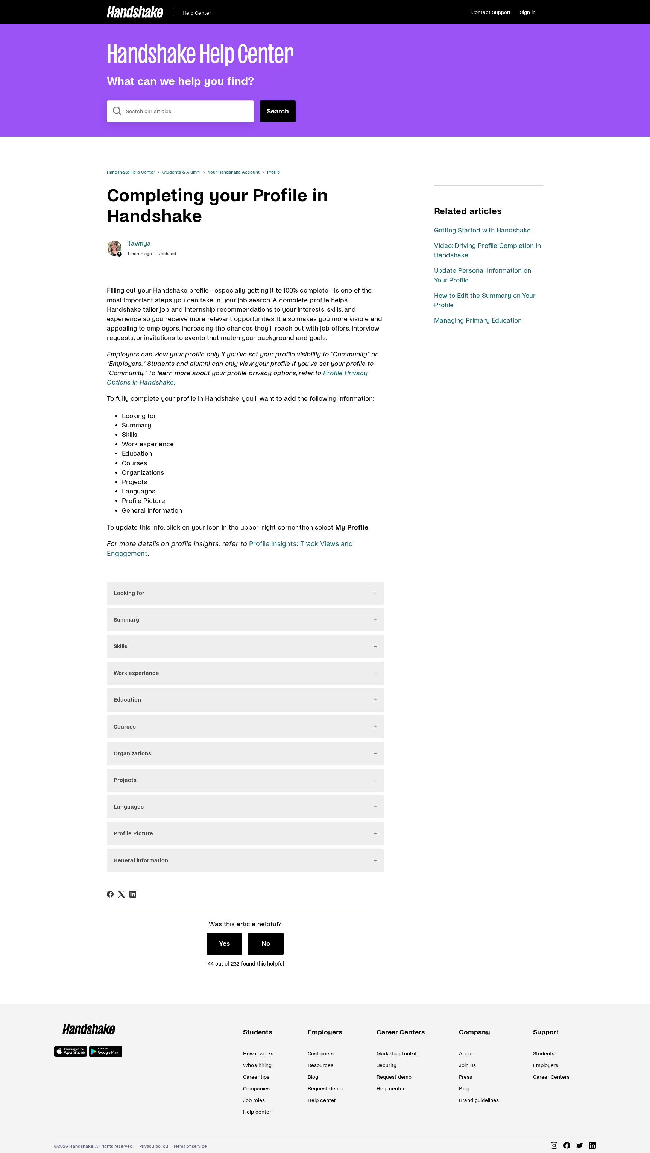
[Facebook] (110, 894)
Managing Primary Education (478, 320)
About (466, 1053)
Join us (467, 1065)
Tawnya (139, 243)
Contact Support (490, 12)
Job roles (254, 1100)
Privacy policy (153, 1146)
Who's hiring (257, 1065)
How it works (258, 1053)
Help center (257, 1112)
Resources (320, 1065)
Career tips (256, 1077)
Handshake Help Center (131, 172)
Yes (224, 943)
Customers (321, 1053)
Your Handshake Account (234, 172)
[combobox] (180, 111)
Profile (273, 172)
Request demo (325, 1088)
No (265, 943)
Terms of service (190, 1146)
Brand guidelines (479, 1100)
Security (386, 1065)
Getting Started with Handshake (482, 230)
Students (257, 1032)
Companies (256, 1088)
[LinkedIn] (132, 894)
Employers (325, 1032)
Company (474, 1032)
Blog (313, 1077)
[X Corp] (121, 894)
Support (546, 1032)
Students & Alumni (181, 172)
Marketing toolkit (397, 1053)
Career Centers (401, 1032)
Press (465, 1077)
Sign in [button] (528, 12)
